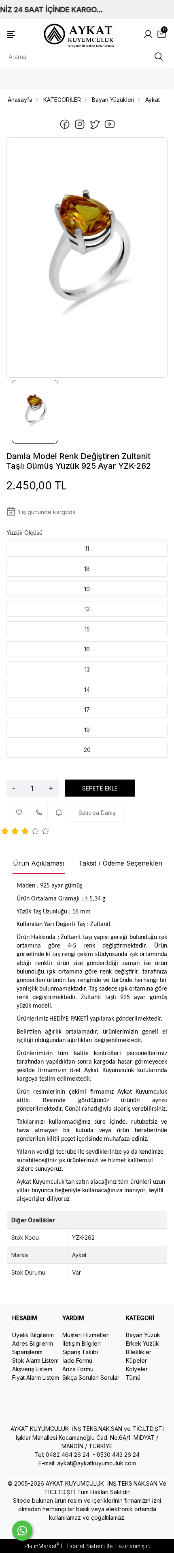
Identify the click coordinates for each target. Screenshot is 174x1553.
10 (87, 589)
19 (87, 729)
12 (87, 608)
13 (87, 669)
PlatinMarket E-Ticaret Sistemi (64, 1545)
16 (87, 649)
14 (87, 689)
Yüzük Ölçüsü (24, 532)
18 (87, 568)
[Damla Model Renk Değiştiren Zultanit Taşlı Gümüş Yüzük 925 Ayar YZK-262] (87, 257)
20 (87, 749)
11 (87, 548)
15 (87, 629)
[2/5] (10, 832)
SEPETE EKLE (100, 788)
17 (87, 709)
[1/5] (5, 832)
